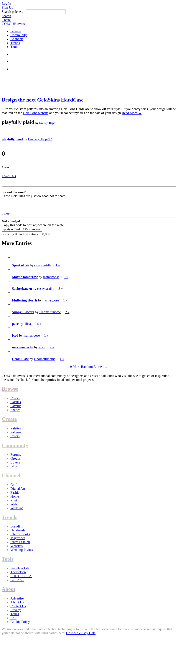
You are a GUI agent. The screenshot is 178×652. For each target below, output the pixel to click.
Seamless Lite (19, 568)
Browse (15, 31)
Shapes (15, 410)
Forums (15, 454)
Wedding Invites (21, 550)
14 (38, 324)
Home (14, 496)
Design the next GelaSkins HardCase (43, 100)
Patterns (15, 406)
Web (13, 504)
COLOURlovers (13, 24)
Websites (16, 546)
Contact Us (18, 606)
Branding (16, 526)
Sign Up (7, 7)
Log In (6, 3)
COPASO (17, 580)
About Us (17, 602)
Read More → (132, 113)
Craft (13, 485)
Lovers (15, 462)
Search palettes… (14, 11)
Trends (15, 43)
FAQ (13, 618)
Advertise (17, 598)
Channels (16, 39)
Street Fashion (20, 542)
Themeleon (18, 572)
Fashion (15, 492)
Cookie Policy (20, 622)
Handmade (17, 530)
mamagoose (51, 277)
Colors (15, 398)
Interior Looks (20, 534)
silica (27, 324)
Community (18, 35)
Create (6, 20)
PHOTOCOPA (21, 576)
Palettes (15, 402)
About (8, 589)
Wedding (16, 508)
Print (13, 500)
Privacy (15, 610)
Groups (15, 458)
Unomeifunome (50, 312)
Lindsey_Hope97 (48, 123)
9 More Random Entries (89, 367)
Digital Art (17, 488)
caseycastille (42, 265)
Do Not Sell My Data (81, 633)
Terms (14, 614)
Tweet (6, 213)
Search (6, 16)
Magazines (17, 538)
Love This (9, 176)
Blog (13, 466)
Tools (14, 47)
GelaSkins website (35, 113)
